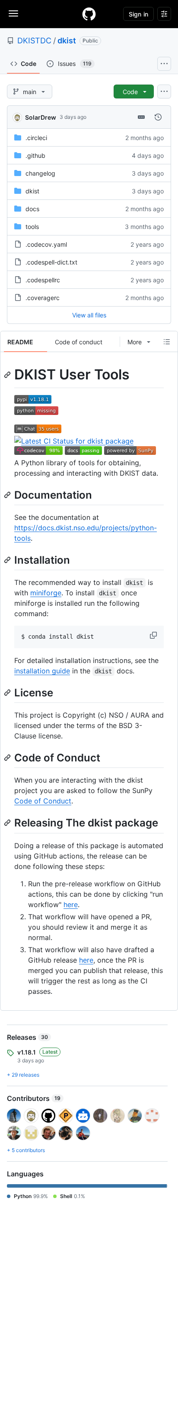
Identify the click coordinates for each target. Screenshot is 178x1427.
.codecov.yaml (46, 244)
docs (32, 208)
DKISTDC (34, 40)
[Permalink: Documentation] (8, 495)
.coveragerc (42, 297)
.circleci (36, 137)
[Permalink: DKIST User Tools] (8, 375)
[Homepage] (89, 14)
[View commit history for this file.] (158, 117)
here (71, 904)
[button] (154, 635)
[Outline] (166, 342)
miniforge (45, 592)
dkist (66, 40)
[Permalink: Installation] (8, 560)
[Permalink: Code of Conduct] (8, 757)
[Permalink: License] (8, 692)
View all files (89, 315)
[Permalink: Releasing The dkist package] (8, 823)
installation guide (42, 670)
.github (35, 155)
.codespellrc (42, 280)
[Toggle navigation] (13, 13)
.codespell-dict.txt (51, 262)
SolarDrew (40, 117)
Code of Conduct (42, 801)
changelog (40, 173)
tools (32, 226)
